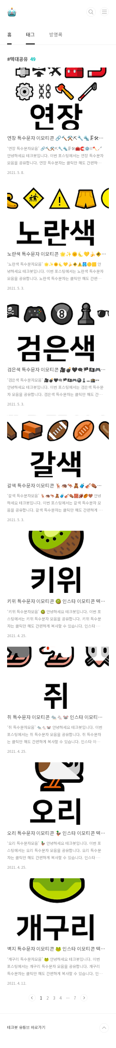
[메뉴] (104, 11)
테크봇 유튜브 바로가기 (26, 1027)
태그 (30, 34)
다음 (83, 997)
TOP (104, 1028)
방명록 (55, 34)
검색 (91, 11)
